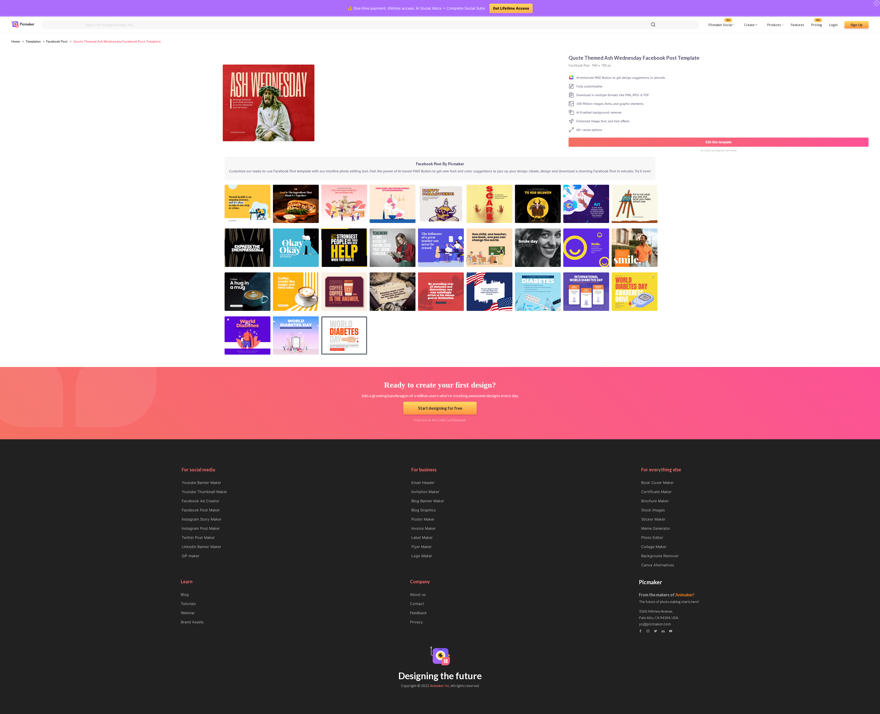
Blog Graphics (423, 510)
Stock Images (653, 510)
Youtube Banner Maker (201, 482)
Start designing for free (440, 408)
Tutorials (188, 603)
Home (15, 41)
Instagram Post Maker (201, 528)
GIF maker (190, 556)
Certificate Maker (656, 491)
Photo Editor (652, 537)
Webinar (188, 613)
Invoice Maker (423, 528)
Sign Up (856, 24)
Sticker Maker (653, 519)
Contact (417, 603)
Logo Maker (421, 556)
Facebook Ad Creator (200, 501)
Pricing (816, 24)
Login (833, 24)
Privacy (416, 622)
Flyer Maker (421, 546)
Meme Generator (655, 528)
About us (418, 594)
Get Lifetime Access (511, 8)
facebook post (57, 41)
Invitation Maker (425, 491)
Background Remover (660, 556)
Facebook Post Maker (201, 510)
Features (797, 24)
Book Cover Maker (657, 482)
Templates (33, 41)
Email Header (422, 482)
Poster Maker (422, 519)
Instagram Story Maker (201, 519)
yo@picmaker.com (655, 624)
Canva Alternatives (657, 565)
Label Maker (422, 537)
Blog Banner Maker (427, 501)
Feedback (418, 613)
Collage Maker (653, 546)
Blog (185, 594)
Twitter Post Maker (198, 537)
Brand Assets (192, 622)
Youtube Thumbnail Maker (204, 491)
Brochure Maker (655, 501)
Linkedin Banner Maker (201, 546)
